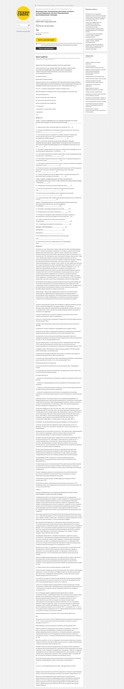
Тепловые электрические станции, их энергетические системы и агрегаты (55, 5)
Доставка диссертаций (23, 31)
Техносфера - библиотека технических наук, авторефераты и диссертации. (23, 13)
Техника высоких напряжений (94, 92)
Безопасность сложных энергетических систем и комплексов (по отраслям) (96, 110)
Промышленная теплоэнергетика (95, 76)
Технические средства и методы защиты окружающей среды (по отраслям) (94, 105)
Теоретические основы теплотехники (96, 78)
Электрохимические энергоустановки (96, 101)
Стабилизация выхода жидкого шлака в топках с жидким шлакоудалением (94, 35)
